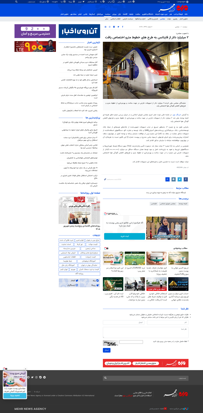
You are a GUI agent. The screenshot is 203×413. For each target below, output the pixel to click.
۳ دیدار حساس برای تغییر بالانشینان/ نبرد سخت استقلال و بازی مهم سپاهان (80, 139)
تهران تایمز (64, 269)
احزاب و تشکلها (140, 19)
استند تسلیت (66, 244)
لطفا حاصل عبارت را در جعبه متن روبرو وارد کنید (170, 341)
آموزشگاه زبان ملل (68, 265)
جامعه (131, 14)
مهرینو (73, 269)
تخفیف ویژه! (15, 395)
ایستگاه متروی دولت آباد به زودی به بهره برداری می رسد (166, 192)
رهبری (175, 19)
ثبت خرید (125, 236)
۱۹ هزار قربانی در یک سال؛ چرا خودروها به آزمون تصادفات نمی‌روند (80, 169)
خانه (186, 14)
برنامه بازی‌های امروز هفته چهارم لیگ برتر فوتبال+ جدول (79, 123)
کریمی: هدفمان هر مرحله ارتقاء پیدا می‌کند (82, 70)
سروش (120, 2)
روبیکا (70, 2)
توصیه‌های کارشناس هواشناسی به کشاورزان (82, 158)
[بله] (40, 378)
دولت (169, 19)
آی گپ (110, 2)
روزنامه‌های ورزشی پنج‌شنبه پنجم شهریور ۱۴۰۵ (70, 226)
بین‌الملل (100, 14)
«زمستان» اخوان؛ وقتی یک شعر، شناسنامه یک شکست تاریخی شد (78, 184)
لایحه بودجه (183, 203)
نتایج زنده (55, 2)
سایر (106, 19)
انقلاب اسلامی (115, 19)
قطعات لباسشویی (69, 257)
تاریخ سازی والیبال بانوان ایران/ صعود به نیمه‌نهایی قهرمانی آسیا (79, 131)
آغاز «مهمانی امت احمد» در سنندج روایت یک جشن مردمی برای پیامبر (79, 56)
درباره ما (37, 391)
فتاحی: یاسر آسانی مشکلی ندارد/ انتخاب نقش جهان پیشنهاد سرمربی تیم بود (79, 146)
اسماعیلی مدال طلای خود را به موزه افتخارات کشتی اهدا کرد (79, 81)
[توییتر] (32, 378)
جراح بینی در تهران (92, 240)
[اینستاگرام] (36, 378)
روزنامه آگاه (79, 273)
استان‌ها (92, 14)
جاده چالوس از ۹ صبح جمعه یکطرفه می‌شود (82, 163)
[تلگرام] (44, 378)
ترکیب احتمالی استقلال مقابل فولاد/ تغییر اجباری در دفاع (79, 177)
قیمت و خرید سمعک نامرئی (89, 269)
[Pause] (149, 237)
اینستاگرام (91, 2)
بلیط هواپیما (67, 261)
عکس (85, 14)
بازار (119, 14)
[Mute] (153, 237)
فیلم (79, 14)
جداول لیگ (42, 2)
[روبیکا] (28, 378)
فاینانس (154, 203)
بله (101, 2)
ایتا (62, 2)
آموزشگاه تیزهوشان (88, 261)
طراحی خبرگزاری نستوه (177, 409)
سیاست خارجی (128, 19)
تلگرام (130, 2)
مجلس (162, 19)
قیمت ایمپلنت (90, 257)
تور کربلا (79, 244)
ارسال (107, 350)
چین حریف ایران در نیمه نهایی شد (85, 75)
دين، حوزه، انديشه (161, 14)
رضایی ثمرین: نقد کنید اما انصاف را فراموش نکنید (79, 110)
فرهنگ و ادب (178, 14)
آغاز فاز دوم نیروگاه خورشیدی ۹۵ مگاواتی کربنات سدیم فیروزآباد (78, 89)
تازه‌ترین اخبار (93, 42)
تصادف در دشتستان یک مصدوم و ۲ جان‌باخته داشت (78, 153)
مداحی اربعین (90, 248)
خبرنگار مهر (177, 114)
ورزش (114, 14)
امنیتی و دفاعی (153, 19)
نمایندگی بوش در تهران (89, 265)
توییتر (80, 2)
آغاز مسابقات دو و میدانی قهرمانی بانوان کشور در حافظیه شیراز (80, 63)
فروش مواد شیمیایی (68, 252)
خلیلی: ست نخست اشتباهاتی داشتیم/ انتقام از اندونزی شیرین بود (80, 48)
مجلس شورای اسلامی (167, 203)
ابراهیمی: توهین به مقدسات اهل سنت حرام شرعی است (79, 96)
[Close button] (25, 368)
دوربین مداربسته (69, 248)
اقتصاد (125, 14)
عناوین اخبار (184, 19)
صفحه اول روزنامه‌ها (90, 193)
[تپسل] (105, 213)
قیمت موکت (93, 244)
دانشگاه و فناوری (147, 14)
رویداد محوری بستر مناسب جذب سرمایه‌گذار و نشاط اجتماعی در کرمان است (79, 104)
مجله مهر (73, 14)
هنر (170, 14)
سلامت (137, 14)
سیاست (107, 14)
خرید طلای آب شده (66, 240)
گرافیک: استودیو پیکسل (157, 409)
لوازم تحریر (80, 240)
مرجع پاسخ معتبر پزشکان (89, 252)
